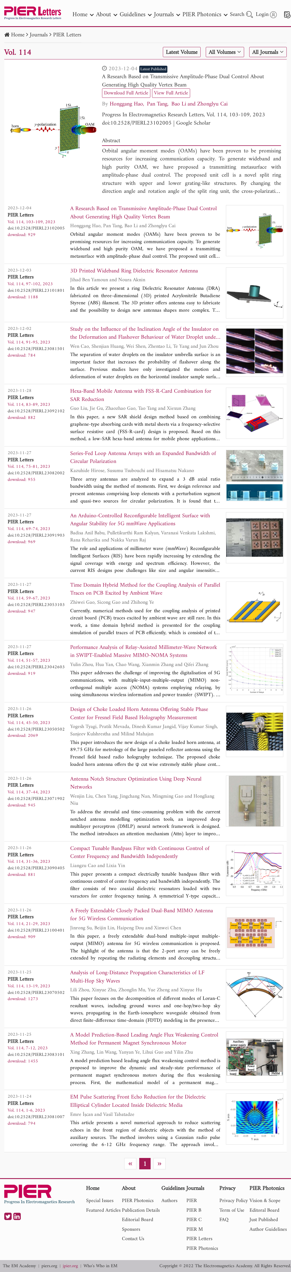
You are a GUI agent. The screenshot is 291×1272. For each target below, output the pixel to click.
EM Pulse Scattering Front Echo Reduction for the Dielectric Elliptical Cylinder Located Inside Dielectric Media (138, 1101)
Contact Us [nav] (133, 1238)
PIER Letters (67, 35)
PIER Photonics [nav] (201, 14)
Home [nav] (80, 14)
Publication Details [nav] (141, 1210)
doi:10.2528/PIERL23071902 (36, 799)
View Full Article (171, 93)
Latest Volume (182, 52)
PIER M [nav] (194, 1229)
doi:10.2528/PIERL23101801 (36, 291)
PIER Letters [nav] (199, 1238)
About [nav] (103, 14)
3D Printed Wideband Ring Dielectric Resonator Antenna (134, 271)
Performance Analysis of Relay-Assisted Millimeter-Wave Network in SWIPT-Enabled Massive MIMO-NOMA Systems (143, 652)
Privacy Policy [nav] (233, 1200)
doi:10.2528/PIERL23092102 (36, 411)
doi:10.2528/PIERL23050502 (36, 729)
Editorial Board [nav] (137, 1219)
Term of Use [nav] (231, 1210)
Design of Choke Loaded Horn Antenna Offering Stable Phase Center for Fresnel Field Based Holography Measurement (139, 714)
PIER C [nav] (194, 1219)
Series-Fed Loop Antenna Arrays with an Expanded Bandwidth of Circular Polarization (143, 458)
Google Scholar (193, 123)
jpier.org (70, 1266)
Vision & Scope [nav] (265, 1200)
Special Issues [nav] (99, 1200)
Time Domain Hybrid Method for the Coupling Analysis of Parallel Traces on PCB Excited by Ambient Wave (145, 590)
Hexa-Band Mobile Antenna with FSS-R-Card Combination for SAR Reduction (140, 396)
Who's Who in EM (100, 1266)
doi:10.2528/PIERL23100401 (36, 930)
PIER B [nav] (193, 1210)
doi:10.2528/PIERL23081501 (36, 349)
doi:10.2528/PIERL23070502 (36, 993)
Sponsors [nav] (131, 1229)
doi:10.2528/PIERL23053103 (36, 605)
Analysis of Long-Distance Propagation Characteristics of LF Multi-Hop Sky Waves (137, 977)
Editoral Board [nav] (264, 1210)
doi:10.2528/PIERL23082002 (36, 473)
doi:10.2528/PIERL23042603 (36, 667)
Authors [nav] (169, 1200)
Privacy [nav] (227, 1189)
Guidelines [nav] (133, 14)
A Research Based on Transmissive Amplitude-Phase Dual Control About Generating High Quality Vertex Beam (183, 81)
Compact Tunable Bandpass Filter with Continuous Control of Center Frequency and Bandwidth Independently (139, 853)
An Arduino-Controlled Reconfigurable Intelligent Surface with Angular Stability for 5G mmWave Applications (140, 520)
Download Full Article (126, 93)
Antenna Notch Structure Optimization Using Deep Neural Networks (135, 783)
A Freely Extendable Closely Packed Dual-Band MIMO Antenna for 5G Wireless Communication (141, 915)
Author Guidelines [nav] (268, 1229)
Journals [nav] (164, 14)
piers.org (49, 1266)
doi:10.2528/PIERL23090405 (36, 868)
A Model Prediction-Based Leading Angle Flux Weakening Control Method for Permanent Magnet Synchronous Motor (144, 1039)
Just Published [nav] (264, 1219)
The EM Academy (19, 1266)
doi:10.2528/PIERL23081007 (36, 1117)
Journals (39, 35)
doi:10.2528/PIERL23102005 (137, 123)
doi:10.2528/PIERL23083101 (36, 1055)
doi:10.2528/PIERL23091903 (36, 535)
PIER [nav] (191, 1200)
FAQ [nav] (223, 1219)
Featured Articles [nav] (103, 1210)
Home (17, 35)
